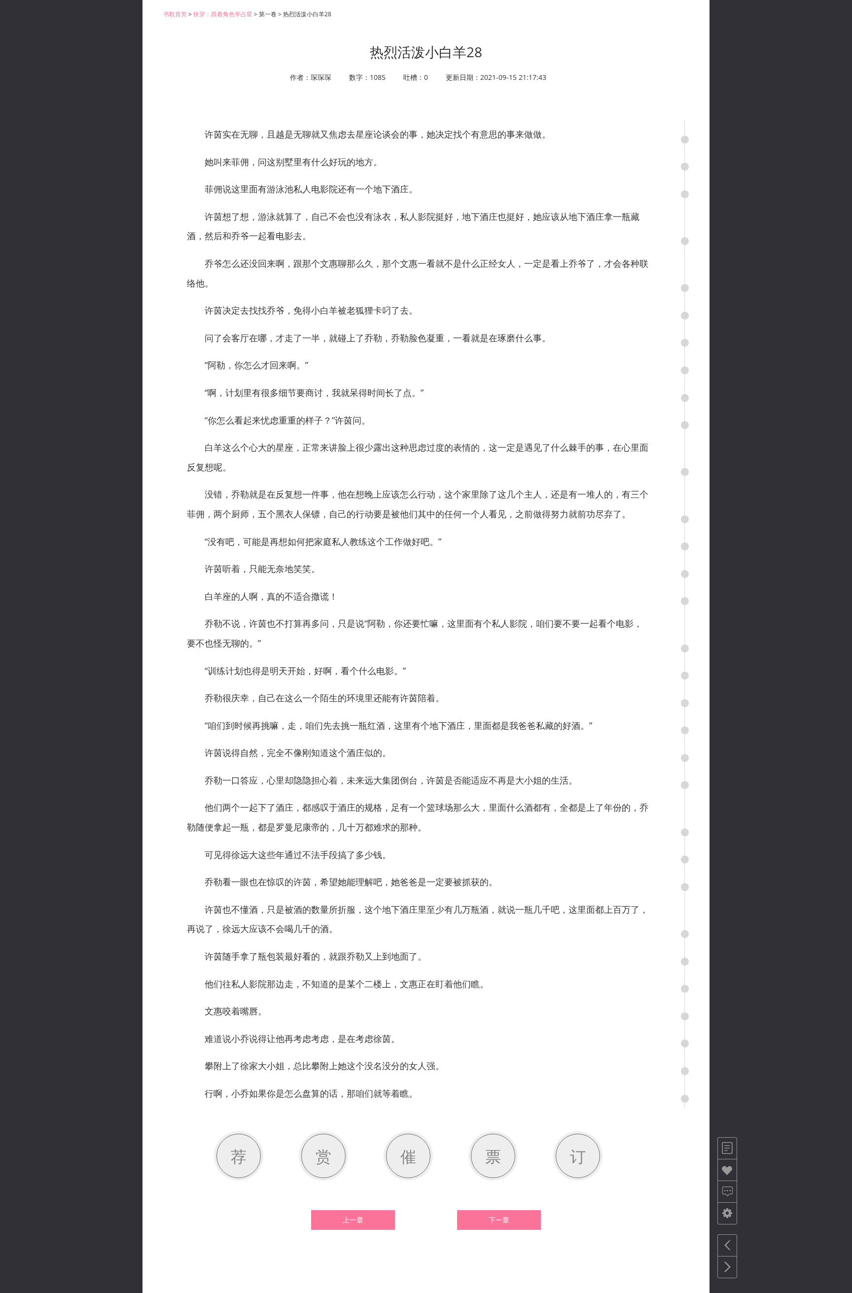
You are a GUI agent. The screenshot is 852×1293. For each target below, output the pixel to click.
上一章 (353, 1220)
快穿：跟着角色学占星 (222, 14)
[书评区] (727, 1192)
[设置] (727, 1213)
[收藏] (727, 1170)
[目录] (727, 1148)
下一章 (499, 1220)
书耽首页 (175, 14)
